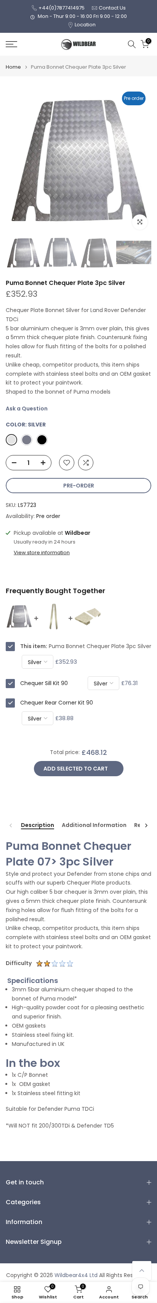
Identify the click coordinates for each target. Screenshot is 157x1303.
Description (37, 825)
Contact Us (112, 7)
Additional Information (94, 825)
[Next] (146, 825)
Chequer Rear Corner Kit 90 (56, 702)
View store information (42, 552)
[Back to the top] (141, 1270)
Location (85, 24)
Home (13, 66)
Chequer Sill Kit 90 (44, 683)
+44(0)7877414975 (61, 7)
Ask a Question (27, 408)
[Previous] (11, 825)
